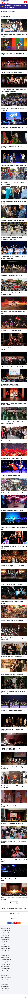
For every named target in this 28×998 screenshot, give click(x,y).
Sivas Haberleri (5, 953)
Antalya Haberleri (6, 941)
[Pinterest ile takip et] (15, 923)
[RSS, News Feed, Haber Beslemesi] (19, 923)
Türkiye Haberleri (6, 928)
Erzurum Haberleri (6, 979)
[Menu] (25, 2)
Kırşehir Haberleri (6, 968)
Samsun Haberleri (6, 970)
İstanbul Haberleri (6, 930)
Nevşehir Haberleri (6, 964)
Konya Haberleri (6, 937)
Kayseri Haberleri (6, 948)
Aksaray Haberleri (6, 962)
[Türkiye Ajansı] (5, 2)
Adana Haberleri (6, 946)
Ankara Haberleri (6, 933)
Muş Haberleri (5, 988)
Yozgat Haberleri (6, 955)
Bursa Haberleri (5, 939)
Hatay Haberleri (5, 975)
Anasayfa (5, 11)
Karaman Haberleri (6, 959)
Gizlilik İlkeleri (20, 917)
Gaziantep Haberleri (6, 950)
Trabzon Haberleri (6, 973)
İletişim (14, 917)
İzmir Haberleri (5, 935)
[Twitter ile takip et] (12, 923)
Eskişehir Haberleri (6, 944)
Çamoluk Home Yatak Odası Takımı (9, 908)
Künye (10, 917)
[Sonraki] (17, 903)
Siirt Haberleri (5, 986)
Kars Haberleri (5, 982)
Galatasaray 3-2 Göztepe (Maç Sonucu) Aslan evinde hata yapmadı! (15, 5)
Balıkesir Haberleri (6, 977)
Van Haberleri (5, 984)
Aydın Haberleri (5, 957)
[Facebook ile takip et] (9, 923)
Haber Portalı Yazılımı (7, 996)
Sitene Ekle (13, 918)
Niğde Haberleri (5, 966)
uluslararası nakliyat (22, 908)
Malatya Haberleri (6, 991)
